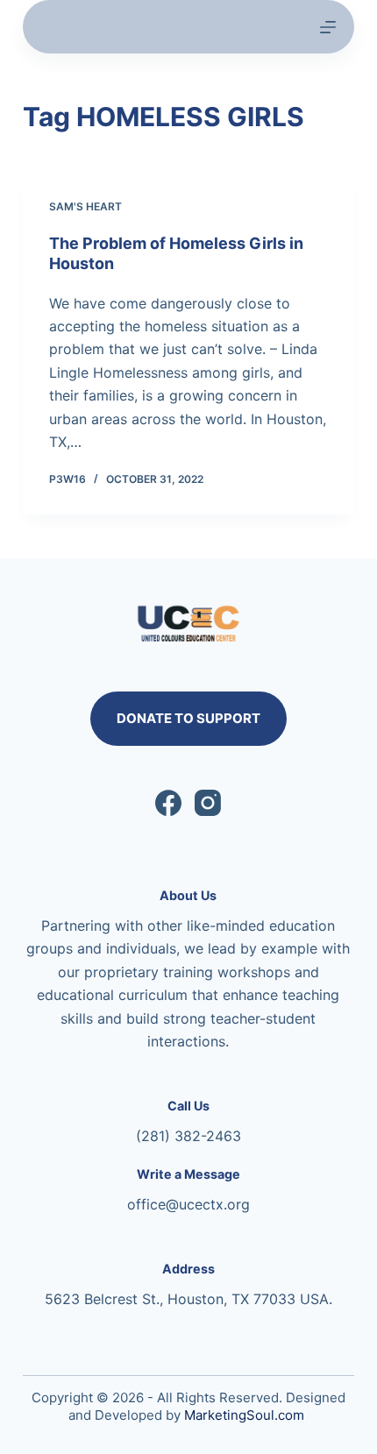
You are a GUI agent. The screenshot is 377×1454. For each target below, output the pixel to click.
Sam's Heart (85, 206)
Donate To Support (188, 718)
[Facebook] (168, 803)
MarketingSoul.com (244, 1415)
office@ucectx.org (188, 1204)
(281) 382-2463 (188, 1136)
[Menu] (328, 27)
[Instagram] (208, 803)
